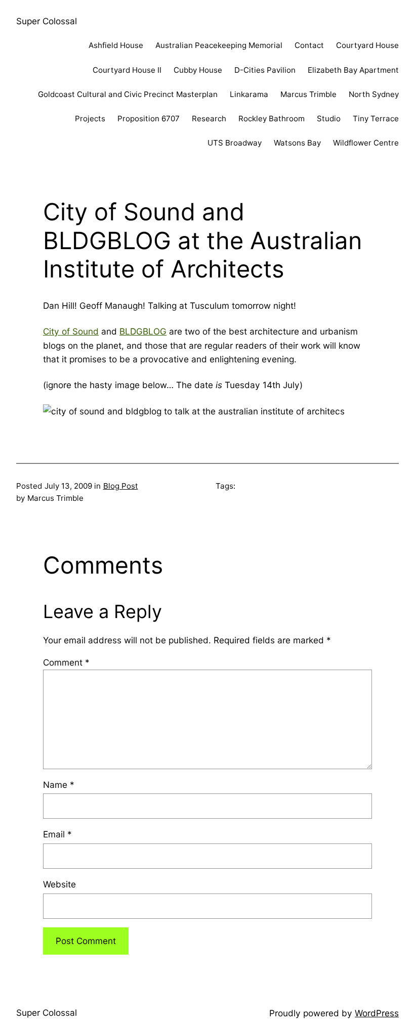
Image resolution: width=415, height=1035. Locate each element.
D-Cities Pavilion (265, 70)
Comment (66, 662)
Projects (90, 118)
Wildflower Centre (366, 143)
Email (57, 834)
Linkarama (249, 94)
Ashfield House (116, 45)
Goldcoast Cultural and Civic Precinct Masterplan (128, 94)
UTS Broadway (235, 143)
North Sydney (374, 94)
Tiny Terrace (376, 118)
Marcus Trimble (308, 94)
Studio (329, 118)
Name (58, 784)
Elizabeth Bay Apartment (353, 70)
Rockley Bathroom (271, 118)
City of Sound (71, 331)
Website (59, 884)
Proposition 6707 (148, 118)
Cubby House (198, 70)
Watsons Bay (297, 143)
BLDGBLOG (143, 331)
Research (209, 118)
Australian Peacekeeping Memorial (218, 45)
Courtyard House (367, 45)
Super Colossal (46, 21)
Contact (309, 45)
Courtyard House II (127, 70)
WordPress (377, 1013)
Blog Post (120, 486)
